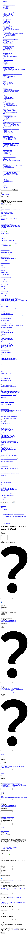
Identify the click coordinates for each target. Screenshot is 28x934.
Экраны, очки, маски (8, 136)
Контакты (5, 184)
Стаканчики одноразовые (9, 71)
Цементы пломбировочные (9, 76)
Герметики (5, 61)
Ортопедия (5, 111)
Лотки (4, 161)
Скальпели (5, 153)
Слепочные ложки (7, 119)
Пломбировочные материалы (9, 12)
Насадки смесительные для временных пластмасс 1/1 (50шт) (14, 797)
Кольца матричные (7, 47)
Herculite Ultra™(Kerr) (8, 14)
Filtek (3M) (5, 23)
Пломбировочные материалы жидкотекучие (13, 33)
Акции (4, 185)
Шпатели (5, 169)
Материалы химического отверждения (11, 29)
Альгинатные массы (7, 115)
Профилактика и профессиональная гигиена (13, 2)
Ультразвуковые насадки (8, 167)
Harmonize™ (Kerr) (7, 13)
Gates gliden (5, 84)
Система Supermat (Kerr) (8, 46)
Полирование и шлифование (9, 35)
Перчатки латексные (7, 131)
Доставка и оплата (7, 182)
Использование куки (7, 848)
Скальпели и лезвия (7, 166)
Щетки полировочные (8, 41)
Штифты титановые (7, 101)
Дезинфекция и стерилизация (9, 137)
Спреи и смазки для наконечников (10, 174)
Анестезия (5, 7)
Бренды (5, 186)
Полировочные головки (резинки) (10, 39)
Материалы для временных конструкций (12, 122)
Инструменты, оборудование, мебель (11, 154)
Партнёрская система (8, 181)
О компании (6, 180)
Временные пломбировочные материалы (12, 57)
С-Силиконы (6, 118)
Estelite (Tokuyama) (7, 19)
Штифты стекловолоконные (9, 99)
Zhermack (3, 608)
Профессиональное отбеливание (10, 110)
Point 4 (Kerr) (6, 16)
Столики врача (6, 176)
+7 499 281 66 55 (4, 833)
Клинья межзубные (7, 49)
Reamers (5, 88)
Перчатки (5, 130)
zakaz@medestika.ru (5, 831)
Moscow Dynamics (15, 854)
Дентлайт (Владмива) (8, 28)
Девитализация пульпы (8, 102)
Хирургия (5, 146)
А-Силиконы (6, 113)
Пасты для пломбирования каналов (11, 90)
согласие (16, 929)
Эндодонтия (6, 77)
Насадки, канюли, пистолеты (9, 116)
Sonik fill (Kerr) (6, 20)
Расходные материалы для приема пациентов (13, 65)
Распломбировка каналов (8, 103)
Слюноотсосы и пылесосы (9, 70)
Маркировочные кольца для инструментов (12, 165)
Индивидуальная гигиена (9, 3)
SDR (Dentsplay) (6, 32)
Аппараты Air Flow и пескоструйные (11, 171)
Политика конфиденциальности (10, 847)
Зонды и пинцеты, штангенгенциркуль (12, 160)
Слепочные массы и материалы (10, 112)
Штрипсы (5, 40)
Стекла (4, 164)
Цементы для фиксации (8, 123)
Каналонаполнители (7, 89)
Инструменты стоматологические (10, 155)
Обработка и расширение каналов (10, 91)
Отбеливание (6, 108)
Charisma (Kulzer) (7, 21)
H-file (4, 85)
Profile (4, 81)
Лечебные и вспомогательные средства (12, 64)
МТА (4, 106)
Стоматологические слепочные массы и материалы (14, 516)
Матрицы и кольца (7, 42)
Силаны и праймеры (7, 126)
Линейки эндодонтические (9, 92)
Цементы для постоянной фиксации (11, 125)
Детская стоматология (8, 60)
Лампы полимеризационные (9, 172)
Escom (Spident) (6, 22)
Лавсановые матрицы (8, 43)
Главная (5, 179)
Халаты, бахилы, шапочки (9, 134)
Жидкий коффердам (7, 53)
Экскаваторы (6, 168)
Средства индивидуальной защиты (11, 129)
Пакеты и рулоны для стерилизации (11, 143)
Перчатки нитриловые (8, 132)
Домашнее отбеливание (8, 109)
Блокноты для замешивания (9, 157)
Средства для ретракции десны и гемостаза (12, 127)
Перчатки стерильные (8, 133)
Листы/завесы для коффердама (10, 56)
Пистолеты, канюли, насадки (9, 518)
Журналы (5, 141)
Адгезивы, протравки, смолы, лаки (11, 10)
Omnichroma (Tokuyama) (8, 26)
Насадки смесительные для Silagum (8, 621)
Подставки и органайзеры (9, 95)
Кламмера (5, 55)
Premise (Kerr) (6, 18)
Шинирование (6, 152)
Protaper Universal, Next (8, 82)
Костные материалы (7, 150)
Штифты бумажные (7, 97)
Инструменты (6, 54)
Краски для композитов (8, 50)
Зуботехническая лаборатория (9, 178)
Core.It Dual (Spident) (7, 25)
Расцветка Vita (6, 162)
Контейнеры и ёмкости (8, 144)
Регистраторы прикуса (8, 117)
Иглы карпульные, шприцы (9, 9)
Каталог (5, 1)
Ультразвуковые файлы (8, 86)
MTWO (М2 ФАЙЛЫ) (8, 83)
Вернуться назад (6, 523)
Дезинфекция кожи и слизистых (10, 139)
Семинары (5, 187)
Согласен (3, 932)
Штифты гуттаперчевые (8, 98)
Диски (4, 36)
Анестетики (5, 8)
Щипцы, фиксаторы (7, 48)
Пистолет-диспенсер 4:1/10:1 (7, 818)
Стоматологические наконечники (10, 173)
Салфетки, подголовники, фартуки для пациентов (14, 69)
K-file (4, 79)
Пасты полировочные (8, 37)
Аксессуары (5, 93)
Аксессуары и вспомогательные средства (12, 120)
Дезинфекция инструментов (9, 138)
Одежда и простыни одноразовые (10, 148)
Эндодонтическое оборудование (10, 175)
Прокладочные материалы (9, 34)
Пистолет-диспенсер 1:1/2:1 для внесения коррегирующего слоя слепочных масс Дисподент (14, 691)
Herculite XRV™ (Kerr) (8, 15)
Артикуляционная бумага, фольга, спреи (12, 58)
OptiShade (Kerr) (6, 30)
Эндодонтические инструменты (10, 78)
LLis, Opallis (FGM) (7, 27)
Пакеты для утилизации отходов (10, 145)
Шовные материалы (7, 151)
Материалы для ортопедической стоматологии (13, 514)
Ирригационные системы (9, 147)
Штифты (5, 96)
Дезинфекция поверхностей (9, 140)
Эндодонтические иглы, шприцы (10, 105)
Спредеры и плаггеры (8, 104)
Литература (5, 63)
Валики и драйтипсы (8, 68)
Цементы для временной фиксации (11, 124)
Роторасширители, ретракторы (10, 72)
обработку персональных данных (15, 880)
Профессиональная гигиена (9, 5)
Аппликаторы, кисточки (8, 67)
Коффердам (5, 51)
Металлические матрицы (8, 44)
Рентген (5, 62)
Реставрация (6, 6)
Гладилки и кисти (7, 158)
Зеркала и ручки (6, 159)
